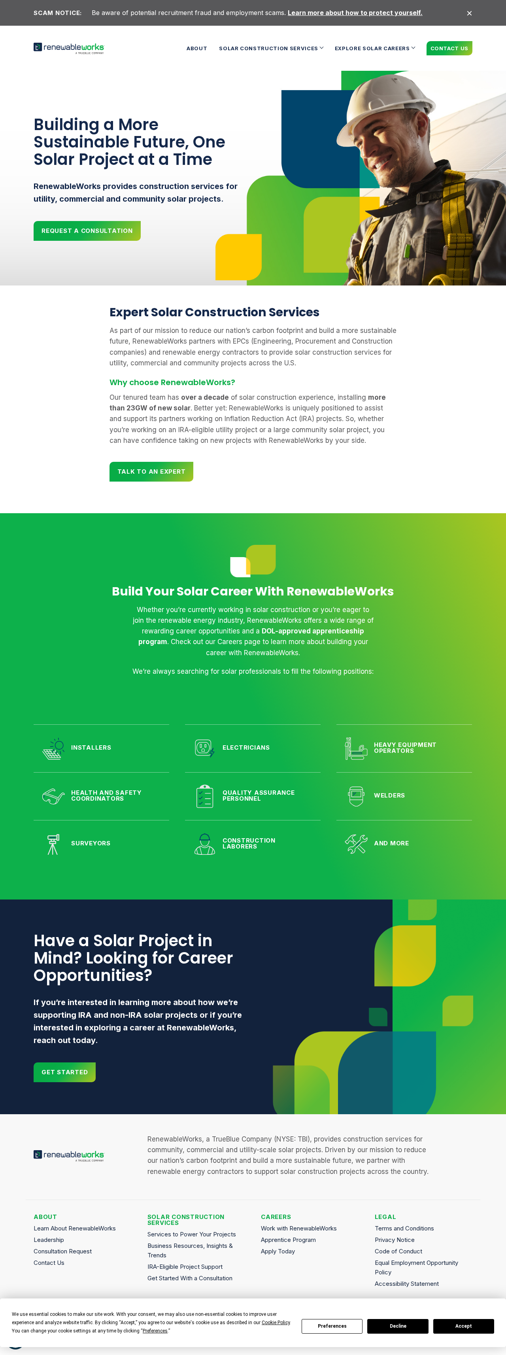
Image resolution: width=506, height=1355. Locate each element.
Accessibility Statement (407, 1283)
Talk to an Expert (151, 471)
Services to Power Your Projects (191, 1234)
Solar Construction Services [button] (268, 48)
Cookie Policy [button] (276, 1322)
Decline (398, 1326)
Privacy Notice (395, 1240)
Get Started (65, 1072)
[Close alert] (469, 13)
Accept (463, 1326)
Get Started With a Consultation (189, 1278)
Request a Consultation (87, 230)
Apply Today (278, 1251)
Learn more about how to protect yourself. (355, 13)
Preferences (332, 1326)
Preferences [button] (155, 1331)
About (197, 48)
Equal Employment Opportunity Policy (416, 1267)
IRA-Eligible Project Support (185, 1266)
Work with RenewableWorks (299, 1228)
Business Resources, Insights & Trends (190, 1250)
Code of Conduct (398, 1251)
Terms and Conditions (404, 1228)
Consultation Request (63, 1251)
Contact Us (449, 48)
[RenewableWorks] (69, 48)
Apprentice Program (288, 1240)
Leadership (49, 1240)
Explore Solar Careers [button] (372, 48)
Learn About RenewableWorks (75, 1228)
